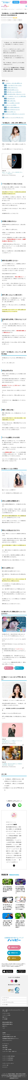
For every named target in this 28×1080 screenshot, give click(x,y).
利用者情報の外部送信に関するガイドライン (10, 1038)
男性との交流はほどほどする (12, 109)
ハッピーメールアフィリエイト (8, 1063)
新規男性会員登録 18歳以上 (7, 1024)
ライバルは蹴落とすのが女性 (12, 103)
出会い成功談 (4, 1045)
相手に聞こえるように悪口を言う (13, 92)
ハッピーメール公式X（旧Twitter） (8, 1056)
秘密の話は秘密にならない (12, 89)
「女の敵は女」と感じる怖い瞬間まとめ (12, 83)
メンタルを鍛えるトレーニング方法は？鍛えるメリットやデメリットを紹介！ (20, 907)
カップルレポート (5, 1043)
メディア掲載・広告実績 (6, 1049)
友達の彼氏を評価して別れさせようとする (15, 94)
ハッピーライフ (19, 9)
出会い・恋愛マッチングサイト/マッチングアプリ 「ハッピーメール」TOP (13, 1011)
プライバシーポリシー (6, 1034)
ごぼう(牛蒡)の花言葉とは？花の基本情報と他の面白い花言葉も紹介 (7, 889)
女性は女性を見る (10, 98)
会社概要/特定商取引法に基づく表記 (9, 1036)
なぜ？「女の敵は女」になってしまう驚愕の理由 (14, 96)
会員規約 (4, 1032)
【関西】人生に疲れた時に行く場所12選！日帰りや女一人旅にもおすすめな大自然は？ (20, 924)
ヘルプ (3, 1028)
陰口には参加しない (10, 111)
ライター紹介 (5, 1004)
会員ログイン (4, 1026)
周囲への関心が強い (10, 100)
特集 (25, 9)
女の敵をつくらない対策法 (9, 105)
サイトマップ (4, 1067)
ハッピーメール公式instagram (7, 1058)
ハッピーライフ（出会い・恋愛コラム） (9, 1051)
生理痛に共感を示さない (11, 87)
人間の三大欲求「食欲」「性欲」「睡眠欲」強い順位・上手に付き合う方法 (7, 923)
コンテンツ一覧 (5, 1065)
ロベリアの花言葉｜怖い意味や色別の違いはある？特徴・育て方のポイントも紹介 (20, 890)
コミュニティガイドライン (7, 1040)
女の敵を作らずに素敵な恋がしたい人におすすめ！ (13, 114)
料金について (4, 1017)
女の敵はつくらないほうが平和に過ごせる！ (13, 117)
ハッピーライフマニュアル (7, 1002)
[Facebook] (8, 805)
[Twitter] (14, 805)
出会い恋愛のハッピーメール (7, 9)
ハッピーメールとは (6, 1013)
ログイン (14, 958)
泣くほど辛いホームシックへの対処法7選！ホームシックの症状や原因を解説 (7, 907)
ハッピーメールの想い (6, 1015)
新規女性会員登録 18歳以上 (7, 1022)
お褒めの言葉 (4, 1047)
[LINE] (19, 805)
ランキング (4, 999)
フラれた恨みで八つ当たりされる (13, 85)
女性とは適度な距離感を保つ (12, 107)
